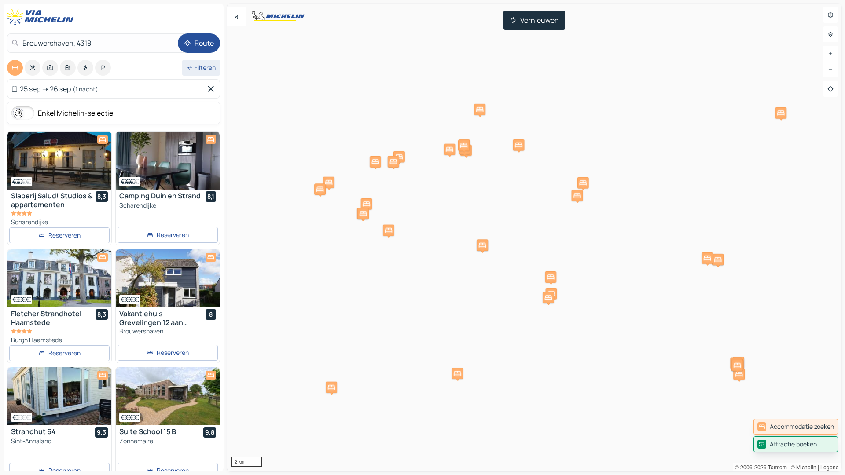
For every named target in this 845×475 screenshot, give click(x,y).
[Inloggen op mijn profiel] (830, 15)
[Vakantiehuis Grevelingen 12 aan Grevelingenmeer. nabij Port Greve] (168, 278)
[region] (534, 237)
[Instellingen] (830, 34)
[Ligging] (830, 89)
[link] (795, 427)
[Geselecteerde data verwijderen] (213, 89)
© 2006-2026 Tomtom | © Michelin (775, 467)
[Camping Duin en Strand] (168, 161)
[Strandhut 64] (59, 396)
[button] (449, 149)
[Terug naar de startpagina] (42, 16)
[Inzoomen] (830, 54)
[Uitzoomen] (830, 69)
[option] (15, 68)
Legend (829, 467)
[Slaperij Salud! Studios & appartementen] (59, 161)
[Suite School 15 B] (168, 396)
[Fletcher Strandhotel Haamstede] (59, 278)
